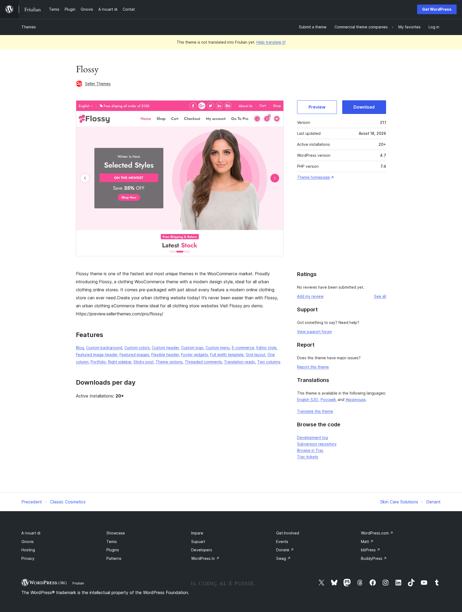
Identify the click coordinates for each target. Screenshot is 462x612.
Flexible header (165, 354)
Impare (197, 533)
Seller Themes (98, 83)
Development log (312, 437)
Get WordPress (437, 9)
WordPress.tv (205, 558)
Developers (201, 550)
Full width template (227, 354)
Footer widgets (194, 354)
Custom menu (218, 347)
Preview (317, 107)
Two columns (268, 361)
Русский (328, 399)
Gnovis (27, 541)
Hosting (28, 550)
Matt (367, 541)
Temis (111, 541)
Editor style (266, 347)
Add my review (310, 296)
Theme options (169, 361)
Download (364, 107)
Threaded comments (203, 361)
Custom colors (137, 347)
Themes (28, 27)
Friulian (78, 583)
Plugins (112, 550)
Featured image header (96, 354)
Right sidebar (119, 361)
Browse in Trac (310, 450)
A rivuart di (30, 533)
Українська (355, 399)
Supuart (198, 541)
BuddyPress (374, 558)
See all (380, 296)
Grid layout (255, 354)
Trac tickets (307, 456)
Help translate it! (271, 42)
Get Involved (287, 533)
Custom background (104, 347)
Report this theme (313, 367)
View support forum (314, 331)
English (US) (307, 399)
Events (282, 541)
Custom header (165, 347)
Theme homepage (313, 177)
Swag (283, 558)
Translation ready (239, 361)
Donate (285, 550)
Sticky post (143, 361)
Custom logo (192, 347)
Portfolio (98, 361)
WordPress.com (377, 533)
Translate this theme (315, 411)
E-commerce (243, 347)
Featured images (134, 354)
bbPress (370, 550)
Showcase (115, 533)
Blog (80, 347)
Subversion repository (317, 444)
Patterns (113, 558)
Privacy (27, 558)
